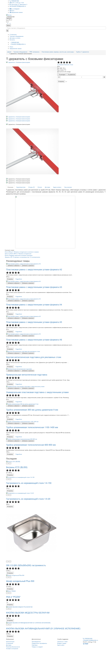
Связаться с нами (62, 641)
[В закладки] (7, 463)
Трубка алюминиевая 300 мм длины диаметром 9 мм (32, 409)
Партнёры (35, 645)
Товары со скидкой (37, 647)
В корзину (61, 81)
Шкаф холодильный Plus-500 (20, 580)
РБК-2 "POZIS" (13, 596)
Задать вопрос (57, 187)
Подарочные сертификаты (39, 643)
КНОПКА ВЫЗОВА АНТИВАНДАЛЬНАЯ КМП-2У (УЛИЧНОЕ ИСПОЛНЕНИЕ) (43, 628)
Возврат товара (61, 643)
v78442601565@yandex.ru (18, 6)
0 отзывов (60, 64)
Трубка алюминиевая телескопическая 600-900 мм (31, 444)
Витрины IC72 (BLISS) (16, 467)
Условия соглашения (12, 648)
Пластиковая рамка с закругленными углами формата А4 (34, 304)
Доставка (47, 187)
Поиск (12, 10)
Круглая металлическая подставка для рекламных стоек (33, 357)
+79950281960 (15, 1)
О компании (9, 643)
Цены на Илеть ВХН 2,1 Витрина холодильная (18, 253)
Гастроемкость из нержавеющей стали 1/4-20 (28, 498)
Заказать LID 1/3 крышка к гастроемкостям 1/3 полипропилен (22, 257)
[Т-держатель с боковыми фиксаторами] (18, 62)
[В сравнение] (10, 463)
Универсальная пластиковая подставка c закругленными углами (37, 392)
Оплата (40, 187)
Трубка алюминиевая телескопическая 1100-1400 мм (32, 427)
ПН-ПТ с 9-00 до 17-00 (17, 2)
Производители (36, 641)
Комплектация (10, 641)
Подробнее (18, 279)
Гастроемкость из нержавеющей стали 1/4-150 (28, 482)
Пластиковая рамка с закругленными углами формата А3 (34, 286)
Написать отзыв (68, 64)
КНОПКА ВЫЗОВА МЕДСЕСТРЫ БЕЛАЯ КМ (27, 612)
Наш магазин (68, 187)
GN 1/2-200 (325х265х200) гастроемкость (26, 565)
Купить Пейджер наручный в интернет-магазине (18, 255)
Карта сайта (60, 645)
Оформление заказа (17, 12)
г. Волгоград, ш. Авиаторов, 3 (18, 4)
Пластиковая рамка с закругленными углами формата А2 (34, 269)
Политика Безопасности (13, 647)
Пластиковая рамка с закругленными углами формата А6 (34, 339)
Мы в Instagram (15, 9)
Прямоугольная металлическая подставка (26, 374)
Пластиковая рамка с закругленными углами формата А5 (34, 321)
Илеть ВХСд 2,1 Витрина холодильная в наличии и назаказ (22, 252)
